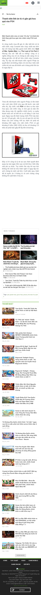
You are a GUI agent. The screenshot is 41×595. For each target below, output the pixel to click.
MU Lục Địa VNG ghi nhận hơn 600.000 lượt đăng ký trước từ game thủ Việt (26, 534)
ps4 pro (25, 294)
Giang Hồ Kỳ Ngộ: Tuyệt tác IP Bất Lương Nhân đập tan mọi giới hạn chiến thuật (26, 348)
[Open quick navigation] (37, 13)
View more (20, 555)
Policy (25, 585)
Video (23, 560)
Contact (22, 590)
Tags (5, 294)
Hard (3, 24)
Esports (27, 564)
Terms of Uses (18, 585)
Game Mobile (33, 560)
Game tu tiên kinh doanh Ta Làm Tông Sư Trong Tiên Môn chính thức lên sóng (26, 413)
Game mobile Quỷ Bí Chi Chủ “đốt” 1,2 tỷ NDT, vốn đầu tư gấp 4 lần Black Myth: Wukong (11, 247)
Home (5, 560)
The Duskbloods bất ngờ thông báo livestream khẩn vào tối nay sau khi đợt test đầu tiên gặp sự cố (28, 247)
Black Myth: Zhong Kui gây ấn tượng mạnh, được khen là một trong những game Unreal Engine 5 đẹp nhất (28, 263)
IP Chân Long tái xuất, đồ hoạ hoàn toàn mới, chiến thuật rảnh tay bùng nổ (26, 462)
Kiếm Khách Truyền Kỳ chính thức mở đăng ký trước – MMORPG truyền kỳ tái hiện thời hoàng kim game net (11, 263)
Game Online (15, 564)
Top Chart (14, 560)
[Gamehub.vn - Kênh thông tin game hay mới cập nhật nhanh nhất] (3, 2)
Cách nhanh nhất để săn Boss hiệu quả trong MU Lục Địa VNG (26, 496)
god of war (20, 294)
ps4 (8, 294)
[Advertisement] (20, 211)
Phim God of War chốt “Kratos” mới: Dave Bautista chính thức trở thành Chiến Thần (17, 275)
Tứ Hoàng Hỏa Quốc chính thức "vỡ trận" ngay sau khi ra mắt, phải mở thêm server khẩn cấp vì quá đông (19, 424)
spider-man (13, 294)
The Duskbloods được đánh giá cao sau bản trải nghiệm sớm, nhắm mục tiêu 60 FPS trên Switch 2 (19, 269)
